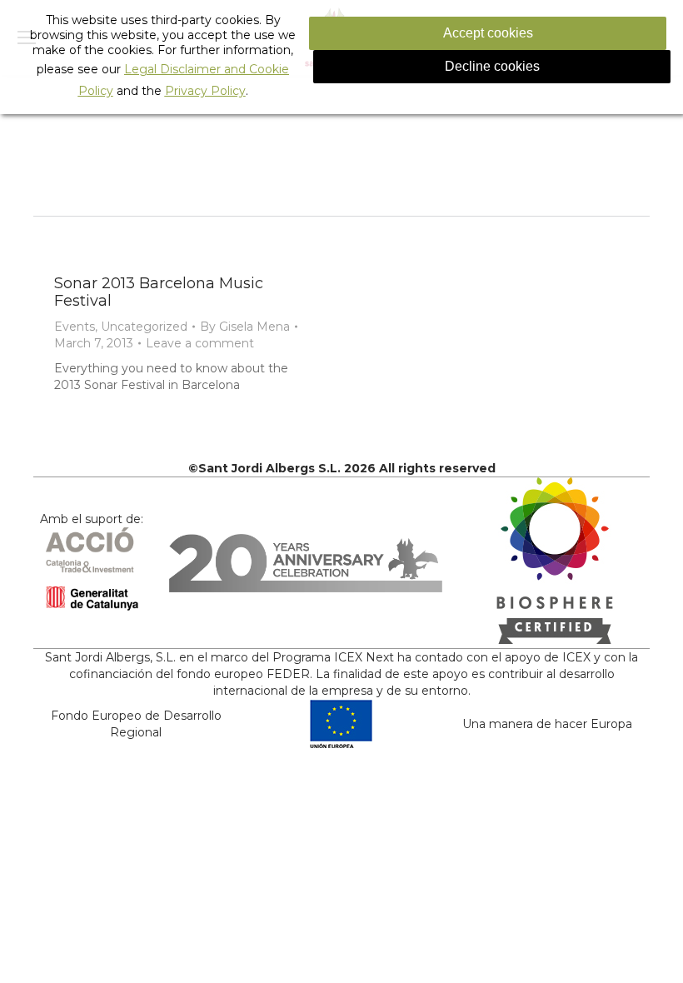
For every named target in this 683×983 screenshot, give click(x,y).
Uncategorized (144, 326)
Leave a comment (200, 343)
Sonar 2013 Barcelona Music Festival (158, 292)
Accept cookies (488, 33)
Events (74, 326)
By (245, 326)
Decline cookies (492, 66)
